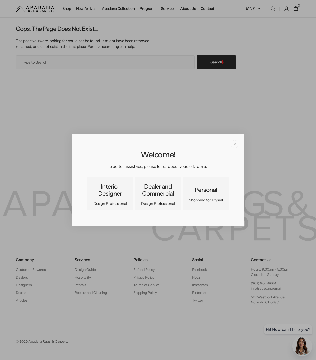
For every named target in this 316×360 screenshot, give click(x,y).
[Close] (234, 144)
